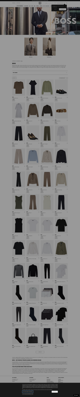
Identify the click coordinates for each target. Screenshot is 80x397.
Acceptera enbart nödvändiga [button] (27, 391)
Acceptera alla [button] (54, 391)
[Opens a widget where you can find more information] (76, 395)
